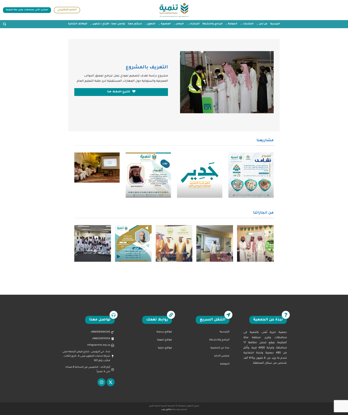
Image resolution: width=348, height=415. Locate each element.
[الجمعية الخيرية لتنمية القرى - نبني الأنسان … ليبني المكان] (174, 10)
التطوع (151, 24)
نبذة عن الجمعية (219, 348)
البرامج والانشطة (212, 24)
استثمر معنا (135, 24)
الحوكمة (232, 24)
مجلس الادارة (221, 356)
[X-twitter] (111, 382)
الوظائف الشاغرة (77, 24)
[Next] (73, 177)
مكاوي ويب (166, 410)
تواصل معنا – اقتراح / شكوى (109, 24)
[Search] (4, 24)
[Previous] (274, 177)
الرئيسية (275, 24)
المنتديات (248, 24)
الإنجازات (194, 24)
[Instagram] (101, 382)
